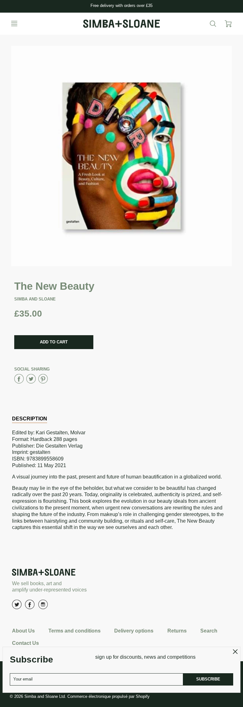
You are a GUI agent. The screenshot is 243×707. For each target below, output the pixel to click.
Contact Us (25, 643)
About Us (23, 630)
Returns (177, 630)
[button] (53, 342)
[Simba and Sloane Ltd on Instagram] (43, 606)
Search (208, 630)
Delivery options (133, 630)
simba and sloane (35, 299)
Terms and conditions (74, 630)
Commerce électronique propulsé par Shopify (108, 696)
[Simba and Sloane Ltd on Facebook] (29, 606)
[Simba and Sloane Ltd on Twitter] (17, 606)
